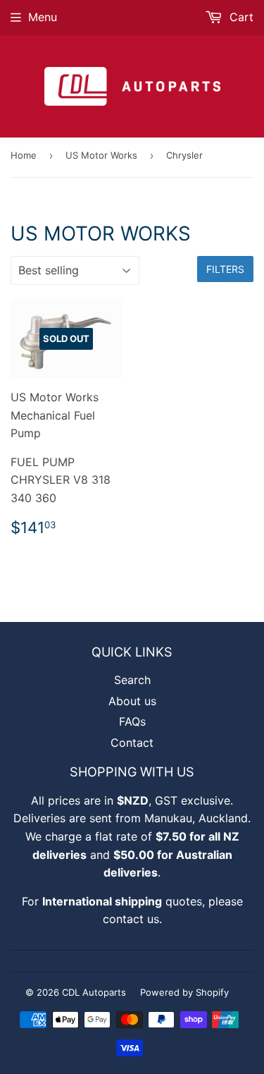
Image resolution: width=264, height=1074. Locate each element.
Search (132, 680)
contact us (131, 919)
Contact (132, 743)
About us (132, 701)
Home (24, 155)
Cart (239, 17)
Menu (42, 17)
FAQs (132, 721)
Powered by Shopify (184, 992)
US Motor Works (101, 155)
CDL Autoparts (94, 992)
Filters (225, 269)
